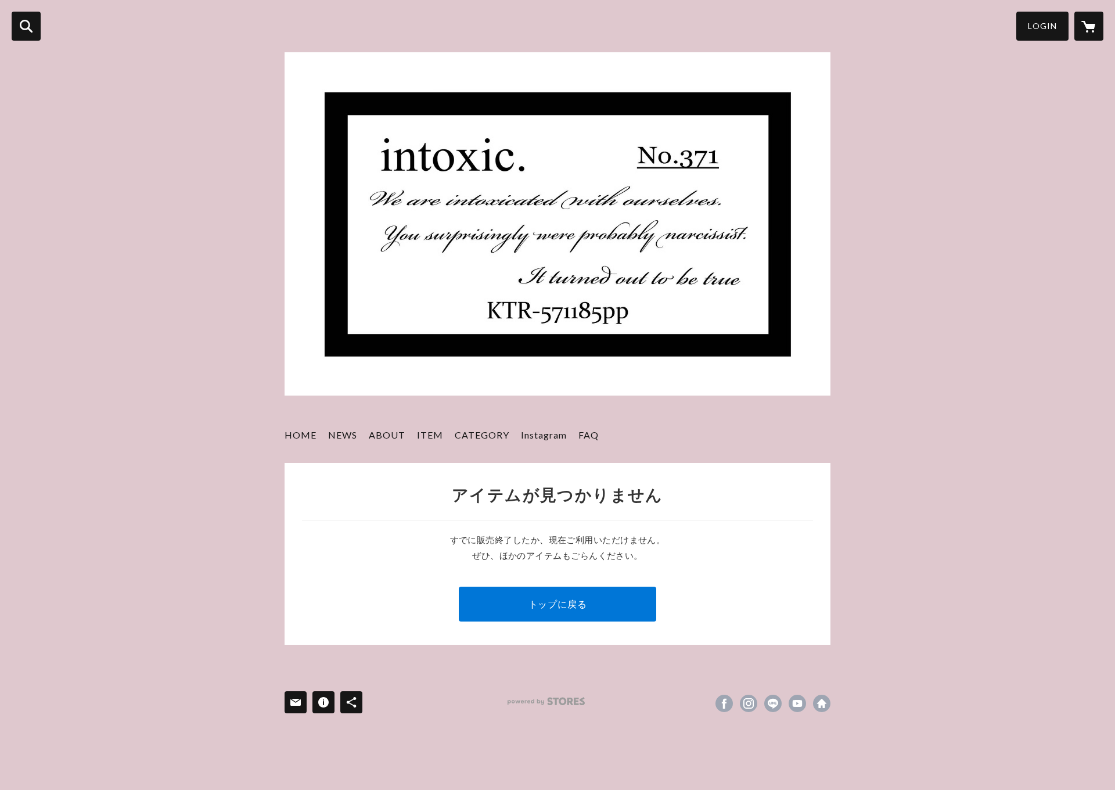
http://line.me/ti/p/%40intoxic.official (773, 703)
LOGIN (1042, 26)
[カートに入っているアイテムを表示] (1088, 26)
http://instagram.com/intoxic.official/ (821, 703)
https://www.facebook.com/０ (724, 703)
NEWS (342, 434)
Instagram (544, 434)
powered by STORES (546, 701)
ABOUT (387, 434)
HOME (300, 434)
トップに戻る (557, 603)
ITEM (430, 434)
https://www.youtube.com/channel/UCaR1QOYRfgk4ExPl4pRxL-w (797, 703)
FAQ (588, 434)
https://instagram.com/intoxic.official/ (748, 703)
